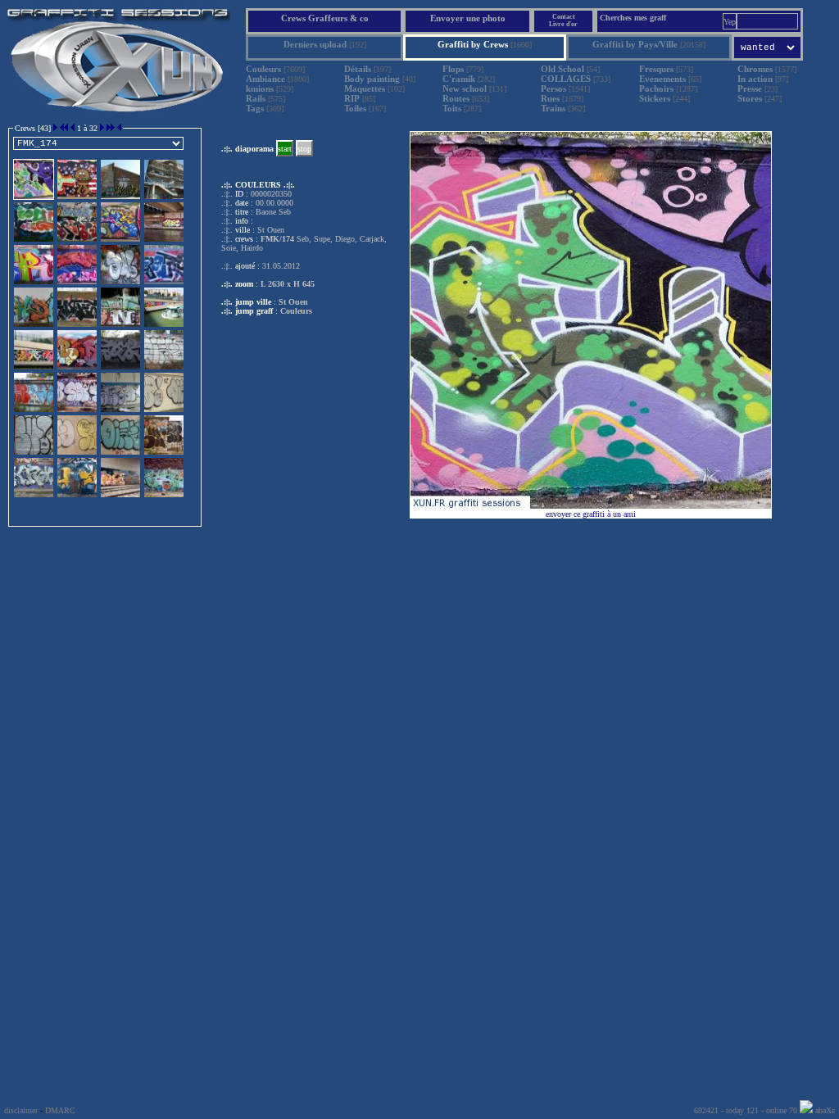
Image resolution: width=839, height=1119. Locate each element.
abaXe (824, 1110)
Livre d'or (563, 24)
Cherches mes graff (633, 17)
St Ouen (293, 301)
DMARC (60, 1110)
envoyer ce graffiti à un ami (591, 514)
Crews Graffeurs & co (325, 18)
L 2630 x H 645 (288, 283)
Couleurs (296, 310)
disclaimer (21, 1110)
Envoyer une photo (468, 18)
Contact (563, 16)
